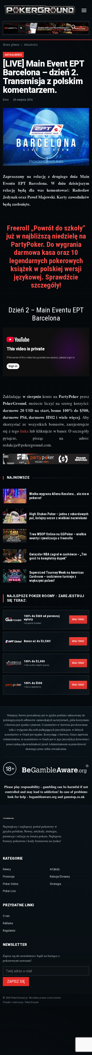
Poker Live (9, 891)
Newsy (7, 869)
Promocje (8, 876)
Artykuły (54, 869)
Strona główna (11, 44)
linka (24, 431)
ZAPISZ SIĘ (16, 981)
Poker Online (10, 884)
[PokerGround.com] (39, 10)
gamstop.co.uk (74, 796)
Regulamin (9, 930)
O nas (6, 916)
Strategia (55, 884)
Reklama (8, 923)
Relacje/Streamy (60, 876)
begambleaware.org (43, 796)
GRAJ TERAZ (78, 619)
